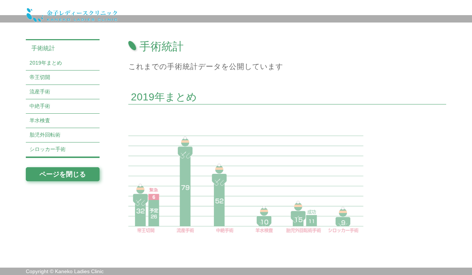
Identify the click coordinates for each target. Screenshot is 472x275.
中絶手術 (40, 106)
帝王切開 (40, 77)
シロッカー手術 (48, 149)
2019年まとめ (46, 63)
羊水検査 (40, 120)
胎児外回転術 (45, 135)
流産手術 (40, 91)
